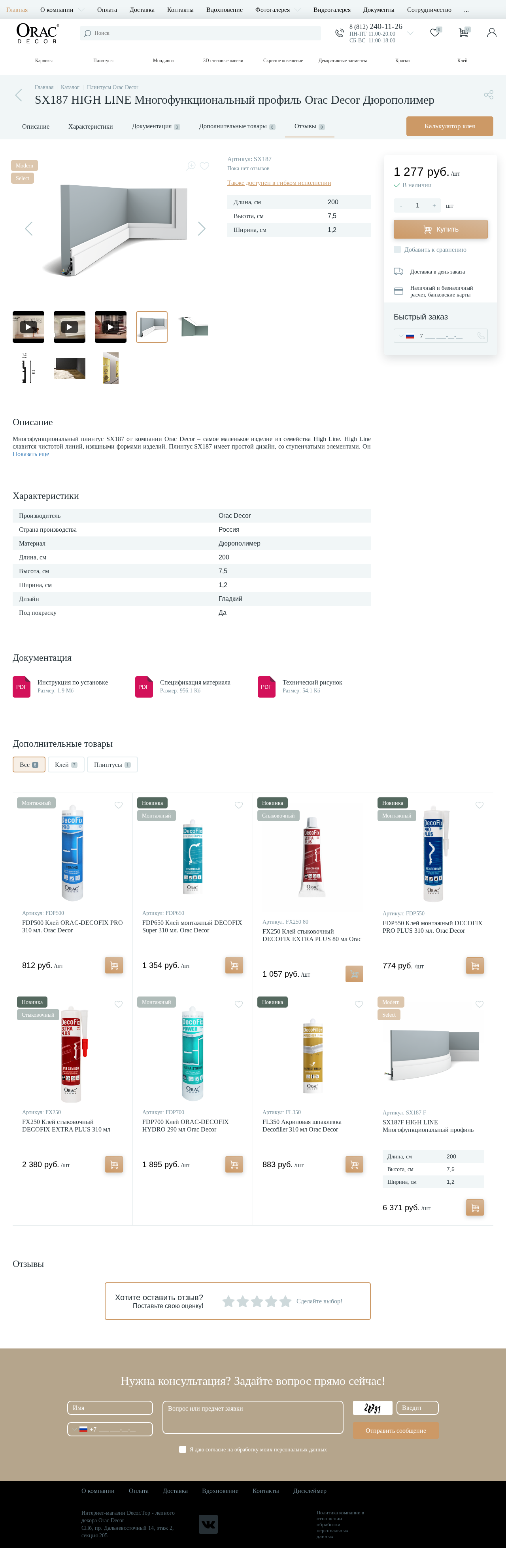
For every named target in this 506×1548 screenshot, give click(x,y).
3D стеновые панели (223, 60)
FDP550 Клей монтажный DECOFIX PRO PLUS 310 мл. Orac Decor (433, 927)
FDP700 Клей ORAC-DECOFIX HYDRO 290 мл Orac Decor (185, 1125)
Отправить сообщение (396, 1430)
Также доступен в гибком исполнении (279, 182)
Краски (402, 60)
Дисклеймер (310, 1490)
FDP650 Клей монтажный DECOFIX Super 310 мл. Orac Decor (192, 926)
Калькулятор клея (450, 126)
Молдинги (163, 60)
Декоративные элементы (343, 60)
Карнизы (44, 60)
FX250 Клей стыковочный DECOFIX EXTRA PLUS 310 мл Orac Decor (66, 1129)
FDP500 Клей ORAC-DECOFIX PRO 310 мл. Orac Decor (72, 926)
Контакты (180, 9)
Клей (462, 60)
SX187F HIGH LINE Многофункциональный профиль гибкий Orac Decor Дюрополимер (428, 1130)
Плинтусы (103, 60)
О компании (57, 9)
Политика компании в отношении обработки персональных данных (340, 1524)
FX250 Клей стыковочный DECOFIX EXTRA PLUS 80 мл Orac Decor (311, 939)
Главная (17, 9)
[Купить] (114, 965)
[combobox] (408, 335)
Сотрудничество (429, 9)
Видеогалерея (332, 9)
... (466, 9)
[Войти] (492, 33)
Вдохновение (224, 9)
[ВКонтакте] (208, 1524)
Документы (379, 9)
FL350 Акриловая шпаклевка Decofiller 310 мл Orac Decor (302, 1125)
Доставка (142, 9)
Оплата (107, 9)
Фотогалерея (272, 9)
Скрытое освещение (283, 60)
